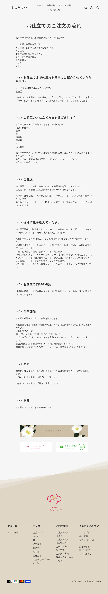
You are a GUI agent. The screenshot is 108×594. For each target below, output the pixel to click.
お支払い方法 (62, 553)
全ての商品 (13, 532)
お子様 (36, 552)
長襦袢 (36, 548)
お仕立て (37, 556)
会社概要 (83, 536)
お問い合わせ (85, 554)
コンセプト (84, 532)
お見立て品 (38, 532)
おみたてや (19, 7)
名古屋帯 (37, 544)
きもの (19, 91)
